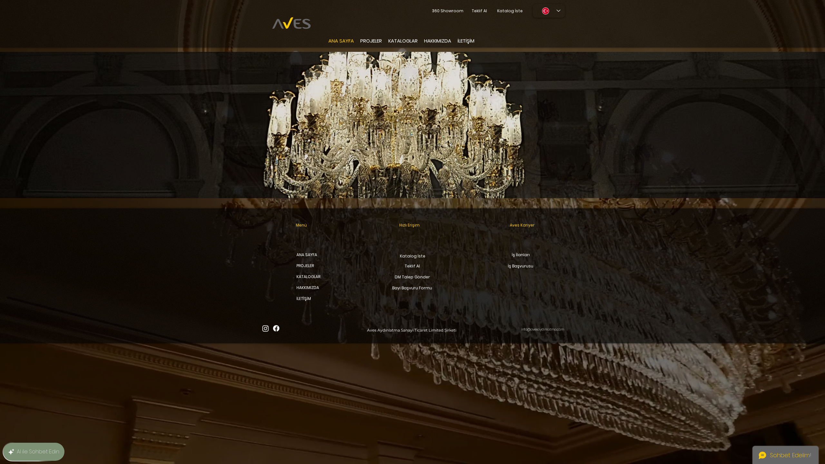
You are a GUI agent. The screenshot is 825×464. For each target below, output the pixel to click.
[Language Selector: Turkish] (549, 11)
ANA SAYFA (306, 254)
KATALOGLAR (307, 276)
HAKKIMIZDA (307, 287)
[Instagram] (265, 328)
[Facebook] (276, 328)
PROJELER (305, 265)
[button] (412, 125)
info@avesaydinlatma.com (542, 329)
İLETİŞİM (303, 298)
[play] (807, 57)
